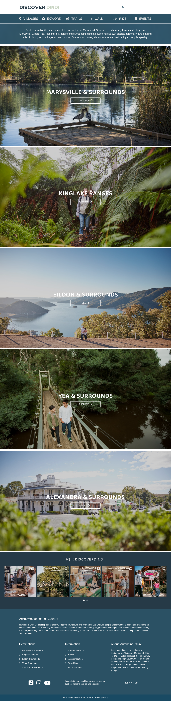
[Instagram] (33, 594)
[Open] (20, 581)
